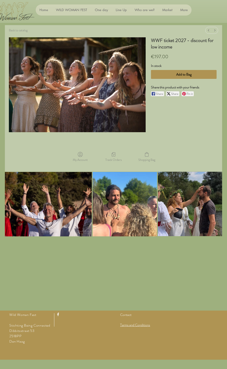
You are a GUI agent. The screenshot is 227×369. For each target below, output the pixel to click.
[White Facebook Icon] (58, 314)
